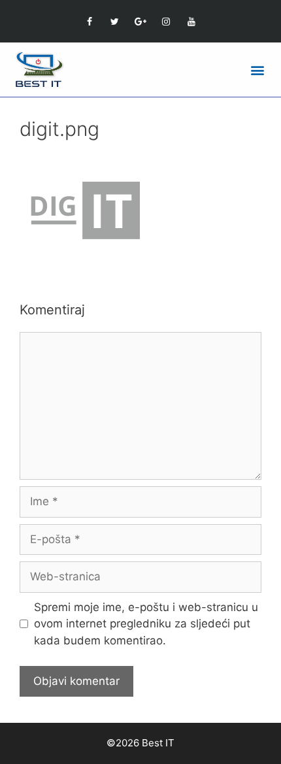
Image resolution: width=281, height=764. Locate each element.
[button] (257, 69)
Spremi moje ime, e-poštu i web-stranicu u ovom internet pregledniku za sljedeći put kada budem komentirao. (146, 624)
